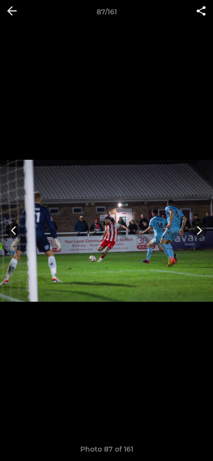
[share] (201, 12)
